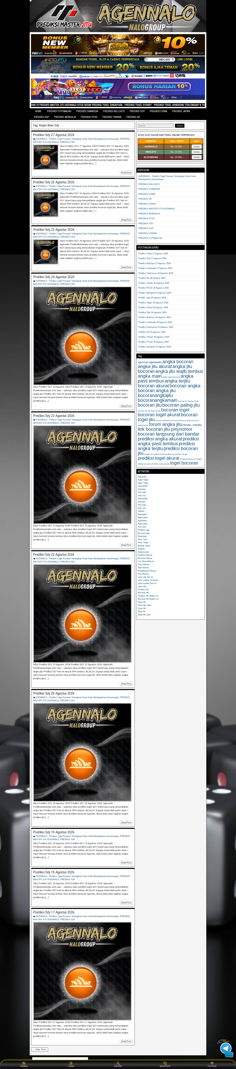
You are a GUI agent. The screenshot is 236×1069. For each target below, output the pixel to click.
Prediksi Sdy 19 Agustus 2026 (53, 832)
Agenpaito (142, 514)
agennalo (143, 362)
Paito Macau (143, 564)
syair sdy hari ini (145, 577)
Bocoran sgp (143, 533)
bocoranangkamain (157, 400)
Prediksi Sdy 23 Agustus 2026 (53, 416)
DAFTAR (118, 1066)
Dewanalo (142, 536)
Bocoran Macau (145, 558)
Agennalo (142, 476)
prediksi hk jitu (158, 454)
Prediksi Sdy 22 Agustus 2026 (53, 555)
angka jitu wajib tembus (179, 371)
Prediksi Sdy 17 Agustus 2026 (53, 912)
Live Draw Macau (146, 561)
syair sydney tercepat (148, 580)
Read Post (126, 172)
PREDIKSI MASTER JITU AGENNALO (156, 208)
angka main (150, 376)
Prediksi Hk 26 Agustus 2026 (151, 278)
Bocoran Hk (143, 592)
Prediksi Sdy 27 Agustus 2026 (53, 135)
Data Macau (143, 567)
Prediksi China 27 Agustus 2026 (153, 253)
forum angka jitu (165, 424)
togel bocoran (184, 462)
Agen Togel (143, 480)
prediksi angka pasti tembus (168, 441)
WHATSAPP (165, 1066)
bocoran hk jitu (193, 401)
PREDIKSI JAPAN (181, 111)
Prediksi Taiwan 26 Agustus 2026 (153, 283)
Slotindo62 (143, 486)
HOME (38, 111)
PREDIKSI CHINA (158, 111)
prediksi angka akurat (160, 438)
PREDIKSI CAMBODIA (87, 111)
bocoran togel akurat (159, 414)
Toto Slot (142, 527)
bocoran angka (185, 385)
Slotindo (141, 489)
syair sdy (142, 586)
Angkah (141, 549)
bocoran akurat (153, 385)
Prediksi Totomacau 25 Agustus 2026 (155, 327)
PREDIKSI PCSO (89, 117)
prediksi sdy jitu (181, 454)
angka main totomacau (171, 377)
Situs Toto (142, 539)
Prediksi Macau (145, 555)
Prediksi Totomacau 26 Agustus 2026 (155, 273)
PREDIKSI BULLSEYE (114, 111)
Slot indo (142, 492)
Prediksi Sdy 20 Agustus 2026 (53, 693)
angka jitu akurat (155, 366)
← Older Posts (40, 1049)
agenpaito (155, 362)
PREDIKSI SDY (137, 111)
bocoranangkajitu (155, 395)
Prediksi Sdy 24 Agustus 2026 (53, 277)
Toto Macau (143, 574)
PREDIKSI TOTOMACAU (59, 111)
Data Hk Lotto (144, 614)
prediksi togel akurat (158, 458)
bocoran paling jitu (181, 405)
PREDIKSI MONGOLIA (65, 117)
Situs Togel (143, 542)
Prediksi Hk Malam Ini (148, 596)
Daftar (197, 146)
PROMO (24, 1066)
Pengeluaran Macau (147, 571)
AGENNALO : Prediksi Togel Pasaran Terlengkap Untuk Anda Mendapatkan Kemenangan (77, 139)
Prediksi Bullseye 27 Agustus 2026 (154, 263)
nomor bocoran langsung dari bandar (168, 431)
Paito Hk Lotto (144, 605)
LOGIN (71, 1066)
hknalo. (187, 425)
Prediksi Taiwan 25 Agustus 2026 (153, 337)
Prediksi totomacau (187, 459)
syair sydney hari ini (147, 583)
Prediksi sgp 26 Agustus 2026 (152, 297)
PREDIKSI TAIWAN (111, 117)
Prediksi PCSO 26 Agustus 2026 (153, 288)
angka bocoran (177, 361)
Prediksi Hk (143, 589)
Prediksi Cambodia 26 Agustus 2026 (155, 322)
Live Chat (212, 1066)
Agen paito (143, 517)
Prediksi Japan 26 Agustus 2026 (153, 302)
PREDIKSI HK (133, 117)
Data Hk (141, 611)
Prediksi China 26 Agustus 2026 (153, 307)
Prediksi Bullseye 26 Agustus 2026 (154, 317)
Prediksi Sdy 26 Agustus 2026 (53, 182)
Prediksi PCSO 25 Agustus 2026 (153, 342)
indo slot (142, 495)
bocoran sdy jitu (154, 411)
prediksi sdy (170, 454)
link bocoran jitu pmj (158, 429)
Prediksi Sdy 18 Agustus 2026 (53, 872)
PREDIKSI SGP (41, 117)
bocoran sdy (143, 411)
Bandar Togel (144, 545)
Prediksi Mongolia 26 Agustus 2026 (154, 293)
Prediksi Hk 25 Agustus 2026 (151, 332)
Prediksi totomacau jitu (161, 464)
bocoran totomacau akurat (181, 420)
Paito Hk (142, 602)
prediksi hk (148, 454)
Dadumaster (143, 552)
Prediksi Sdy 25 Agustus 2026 (53, 230)
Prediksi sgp (143, 530)
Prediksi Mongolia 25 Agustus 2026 (154, 347)
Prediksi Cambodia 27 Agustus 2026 (155, 268)
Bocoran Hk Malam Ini (148, 599)
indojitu (197, 425)
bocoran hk (182, 401)
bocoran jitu (150, 405)
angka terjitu (177, 380)
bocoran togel (175, 409)
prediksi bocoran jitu (168, 451)
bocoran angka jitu (157, 390)
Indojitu (141, 511)
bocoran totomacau (162, 420)
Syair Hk (142, 608)
